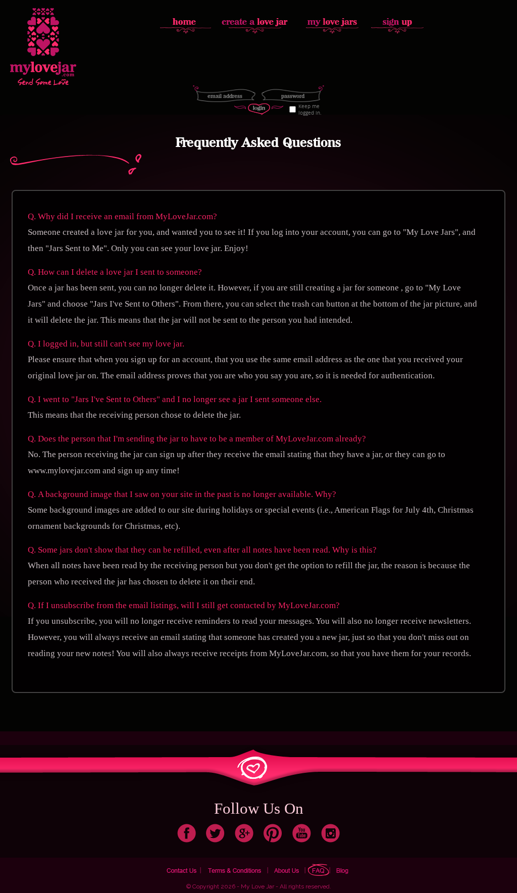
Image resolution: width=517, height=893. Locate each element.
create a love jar (255, 21)
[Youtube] (301, 832)
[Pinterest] (273, 832)
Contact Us (182, 869)
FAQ (318, 869)
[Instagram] (330, 832)
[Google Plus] (244, 832)
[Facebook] (186, 832)
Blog (343, 869)
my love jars (333, 21)
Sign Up (397, 21)
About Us (287, 869)
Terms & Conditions (235, 869)
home (186, 21)
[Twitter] (215, 832)
